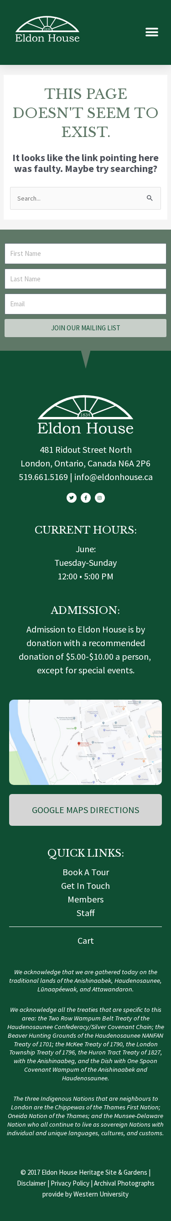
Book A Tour (85, 872)
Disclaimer (31, 1183)
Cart (86, 940)
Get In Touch (85, 885)
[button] (151, 32)
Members (85, 899)
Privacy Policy (70, 1183)
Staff (86, 912)
